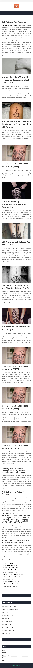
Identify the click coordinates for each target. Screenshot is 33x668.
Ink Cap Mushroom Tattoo (11, 581)
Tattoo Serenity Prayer (7, 627)
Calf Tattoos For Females (9, 25)
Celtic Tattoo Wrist (6, 624)
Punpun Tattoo (5, 612)
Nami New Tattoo (6, 633)
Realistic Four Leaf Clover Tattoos (13, 577)
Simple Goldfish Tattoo (10, 565)
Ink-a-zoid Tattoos (6, 618)
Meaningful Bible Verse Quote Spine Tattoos (16, 583)
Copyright (4, 657)
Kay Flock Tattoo (8, 563)
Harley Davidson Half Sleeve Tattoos (14, 574)
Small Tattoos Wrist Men (11, 572)
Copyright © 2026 (16, 665)
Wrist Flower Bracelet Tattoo (9, 606)
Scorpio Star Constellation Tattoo (10, 609)
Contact (4, 652)
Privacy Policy (5, 655)
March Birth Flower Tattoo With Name (14, 570)
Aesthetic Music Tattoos (8, 615)
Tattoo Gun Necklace (10, 579)
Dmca (3, 650)
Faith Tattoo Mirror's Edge (11, 567)
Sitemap (4, 660)
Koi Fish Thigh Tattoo (7, 621)
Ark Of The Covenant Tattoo (8, 630)
